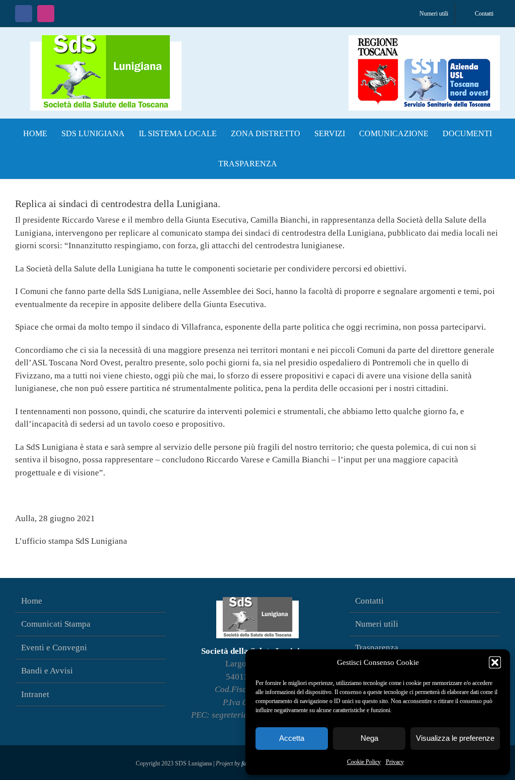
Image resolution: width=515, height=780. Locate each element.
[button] (495, 662)
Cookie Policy (364, 761)
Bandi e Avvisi (47, 670)
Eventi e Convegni (54, 647)
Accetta (291, 738)
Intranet (35, 694)
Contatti (369, 601)
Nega (369, 738)
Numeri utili (376, 624)
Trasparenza (376, 647)
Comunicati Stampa (56, 624)
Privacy (395, 761)
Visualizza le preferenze (455, 738)
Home (31, 601)
